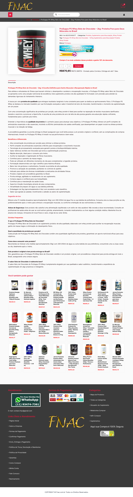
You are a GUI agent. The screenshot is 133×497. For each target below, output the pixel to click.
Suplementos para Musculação (102, 35)
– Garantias (12, 458)
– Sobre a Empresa (15, 426)
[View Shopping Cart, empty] (123, 6)
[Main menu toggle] (10, 14)
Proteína (88, 35)
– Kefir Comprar (95, 416)
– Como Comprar (14, 463)
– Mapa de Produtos (96, 395)
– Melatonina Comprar (97, 410)
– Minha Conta (13, 468)
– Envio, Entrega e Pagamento (19, 442)
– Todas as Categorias (97, 400)
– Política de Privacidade (17, 452)
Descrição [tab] (12, 82)
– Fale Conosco (13, 473)
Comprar (78, 66)
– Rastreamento (14, 479)
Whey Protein (117, 35)
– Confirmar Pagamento (17, 437)
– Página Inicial (13, 421)
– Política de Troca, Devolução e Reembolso (24, 447)
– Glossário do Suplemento (99, 405)
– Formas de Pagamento (17, 431)
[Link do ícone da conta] (124, 15)
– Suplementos (94, 421)
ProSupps (67, 43)
